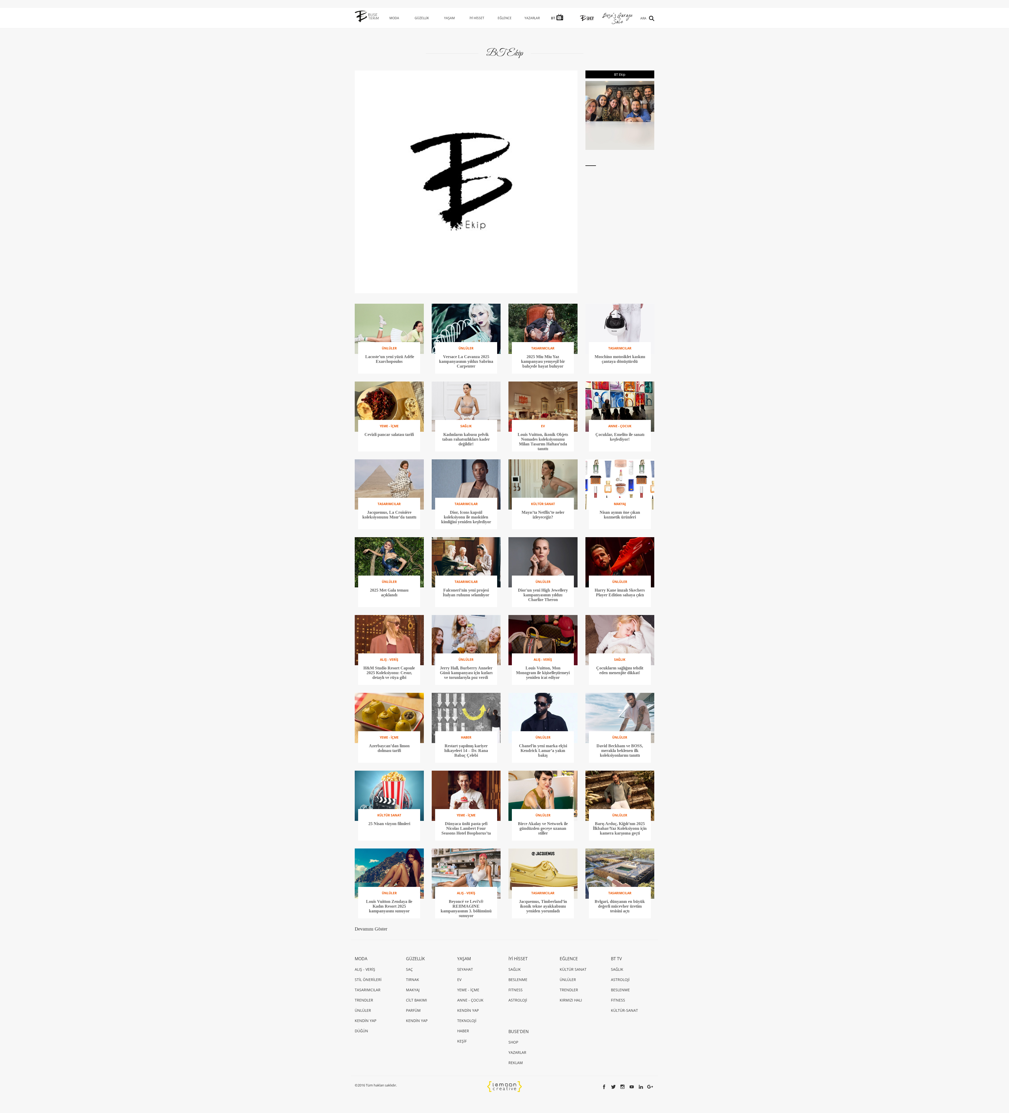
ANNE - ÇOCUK (470, 1000)
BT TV (616, 959)
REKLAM (515, 1062)
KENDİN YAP (365, 1020)
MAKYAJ (413, 989)
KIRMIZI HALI (571, 1000)
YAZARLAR (532, 18)
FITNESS (515, 989)
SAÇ (409, 969)
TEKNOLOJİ (466, 1020)
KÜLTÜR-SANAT (624, 1010)
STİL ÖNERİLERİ (368, 979)
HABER (463, 1030)
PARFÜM (413, 1010)
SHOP (513, 1042)
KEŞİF (462, 1041)
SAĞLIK (514, 969)
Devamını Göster (371, 929)
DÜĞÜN (361, 1030)
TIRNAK (412, 979)
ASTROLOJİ (517, 1000)
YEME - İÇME (468, 989)
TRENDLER (364, 1000)
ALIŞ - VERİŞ (365, 969)
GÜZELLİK (422, 18)
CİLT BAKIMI (416, 1000)
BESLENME (517, 979)
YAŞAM (449, 18)
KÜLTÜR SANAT (573, 969)
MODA (394, 18)
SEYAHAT (465, 969)
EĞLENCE (505, 18)
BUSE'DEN (518, 1031)
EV (459, 979)
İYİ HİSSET (477, 18)
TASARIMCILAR (367, 989)
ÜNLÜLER (363, 1010)
